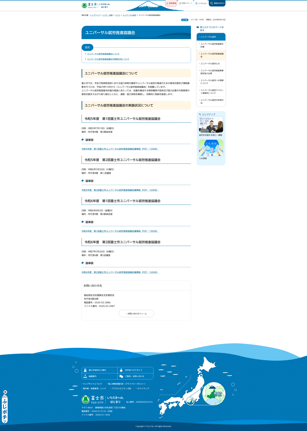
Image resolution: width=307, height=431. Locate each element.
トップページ (95, 15)
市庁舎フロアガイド (133, 370)
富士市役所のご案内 (97, 370)
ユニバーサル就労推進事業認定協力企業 (212, 72)
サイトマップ (143, 388)
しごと (117, 15)
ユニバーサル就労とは (210, 64)
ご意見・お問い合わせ (134, 376)
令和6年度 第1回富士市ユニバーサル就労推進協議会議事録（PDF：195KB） (120, 231)
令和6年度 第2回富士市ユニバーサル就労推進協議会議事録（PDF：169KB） (120, 272)
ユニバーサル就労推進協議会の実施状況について (108, 59)
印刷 (185, 20)
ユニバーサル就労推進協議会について (103, 54)
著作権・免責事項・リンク (94, 388)
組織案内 (92, 376)
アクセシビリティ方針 (121, 388)
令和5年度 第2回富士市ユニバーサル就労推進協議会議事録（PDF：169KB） (120, 190)
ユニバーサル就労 (129, 15)
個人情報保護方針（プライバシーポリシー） (127, 384)
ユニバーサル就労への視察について (212, 81)
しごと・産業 (108, 15)
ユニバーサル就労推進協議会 (212, 55)
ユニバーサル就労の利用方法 (212, 101)
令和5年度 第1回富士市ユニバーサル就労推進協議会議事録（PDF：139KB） (120, 149)
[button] (171, 3)
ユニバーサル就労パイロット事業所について (212, 91)
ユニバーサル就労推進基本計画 (212, 45)
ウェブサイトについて (92, 384)
